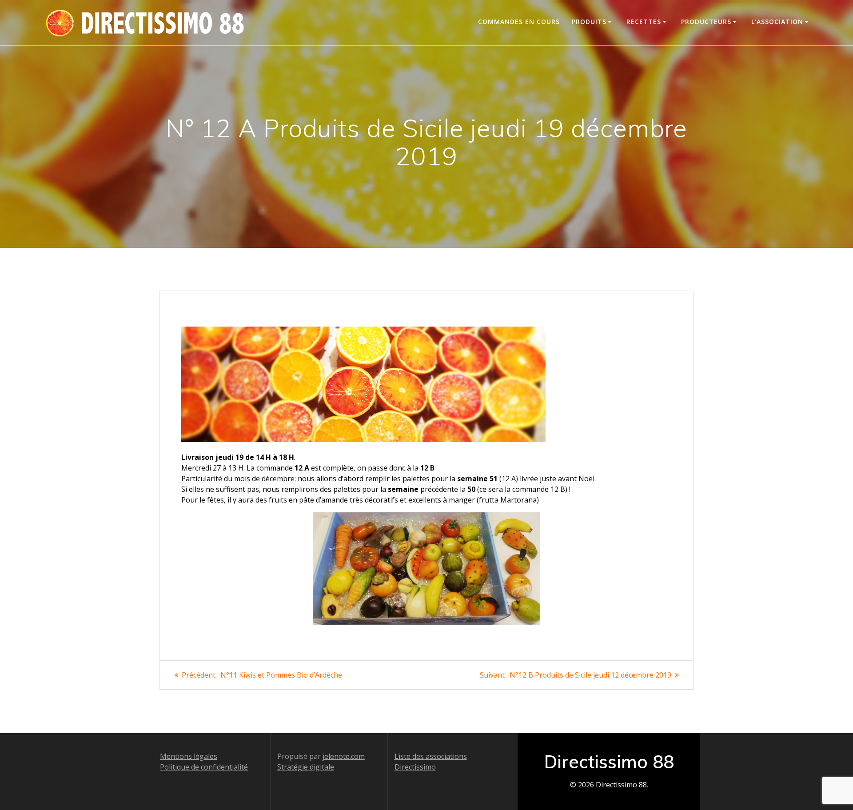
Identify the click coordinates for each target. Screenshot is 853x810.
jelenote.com (344, 756)
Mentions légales (188, 756)
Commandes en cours (519, 21)
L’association (777, 21)
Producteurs (706, 21)
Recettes (643, 21)
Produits (589, 21)
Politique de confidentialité (204, 767)
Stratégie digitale (305, 767)
